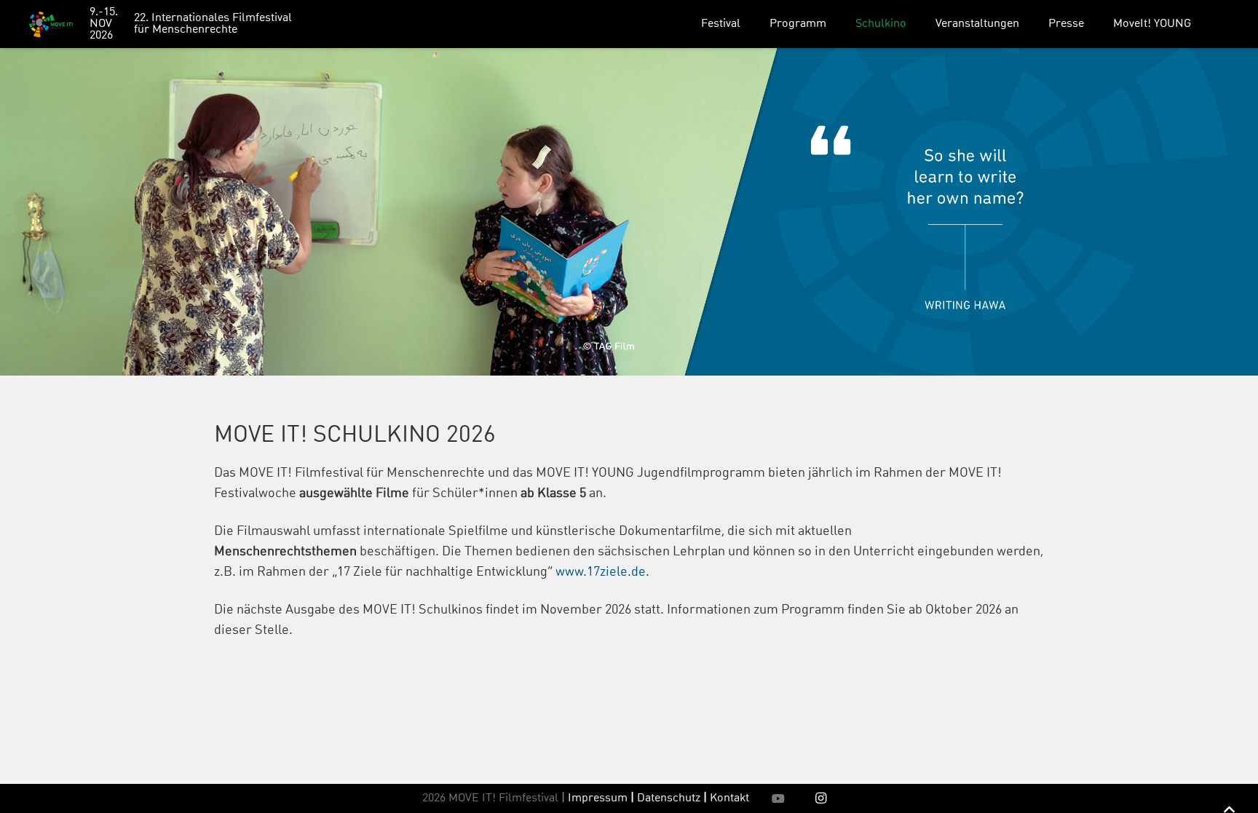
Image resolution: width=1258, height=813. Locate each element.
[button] (751, 24)
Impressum (598, 798)
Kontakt (729, 798)
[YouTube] (778, 798)
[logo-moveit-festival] (51, 24)
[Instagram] (821, 798)
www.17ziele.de (600, 572)
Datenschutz (672, 798)
